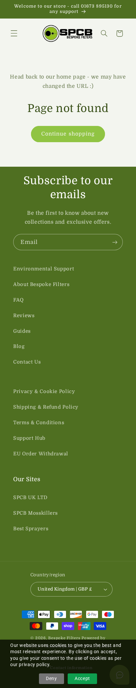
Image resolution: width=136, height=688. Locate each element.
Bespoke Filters (64, 638)
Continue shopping (68, 134)
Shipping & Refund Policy (46, 407)
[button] (13, 33)
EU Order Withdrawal (40, 454)
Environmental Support (43, 269)
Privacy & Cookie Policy (44, 391)
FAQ (18, 300)
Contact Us (27, 362)
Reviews (23, 315)
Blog (19, 346)
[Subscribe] (114, 242)
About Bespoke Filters (41, 284)
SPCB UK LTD (30, 497)
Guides (22, 331)
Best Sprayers (30, 529)
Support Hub (29, 438)
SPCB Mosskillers (35, 513)
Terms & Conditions (38, 423)
